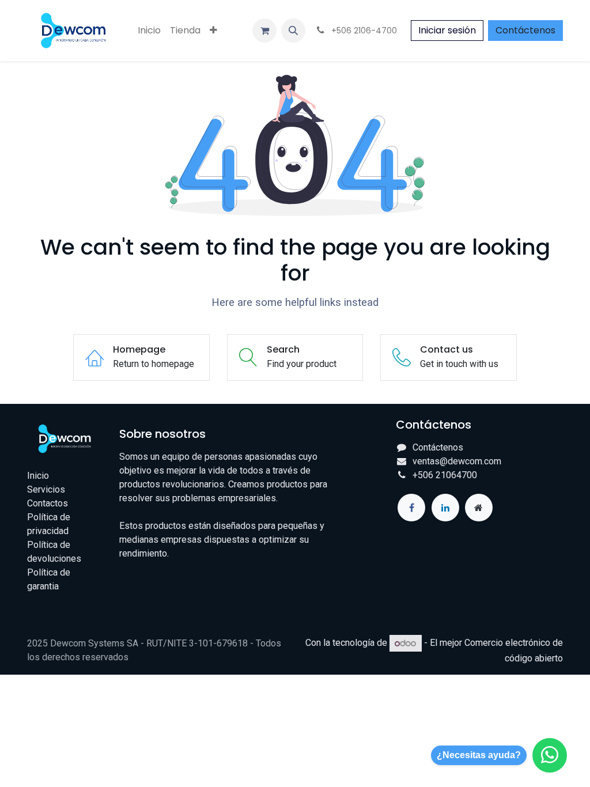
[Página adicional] (479, 507)
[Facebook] (411, 507)
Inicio (38, 475)
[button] (293, 30)
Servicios (46, 489)
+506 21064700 (445, 475)
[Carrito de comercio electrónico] (264, 30)
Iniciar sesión (447, 30)
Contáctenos (525, 30)
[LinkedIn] (445, 507)
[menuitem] (149, 30)
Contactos (47, 503)
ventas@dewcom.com (457, 461)
